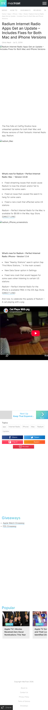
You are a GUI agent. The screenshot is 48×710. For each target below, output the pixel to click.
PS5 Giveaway (9, 526)
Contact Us (24, 692)
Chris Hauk (6, 42)
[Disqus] (24, 482)
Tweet (36, 437)
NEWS (4, 10)
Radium (40, 427)
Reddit (37, 442)
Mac (20, 14)
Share (14, 437)
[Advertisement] (24, 99)
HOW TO (13, 10)
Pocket (26, 447)
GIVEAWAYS (25, 10)
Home (4, 14)
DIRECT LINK (9, 216)
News (26, 14)
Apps (9, 14)
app (4, 427)
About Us (24, 688)
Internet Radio (14, 427)
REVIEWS (37, 10)
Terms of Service (24, 701)
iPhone (15, 14)
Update (6, 431)
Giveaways (24, 706)
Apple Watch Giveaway (13, 523)
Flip (13, 441)
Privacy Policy (24, 697)
